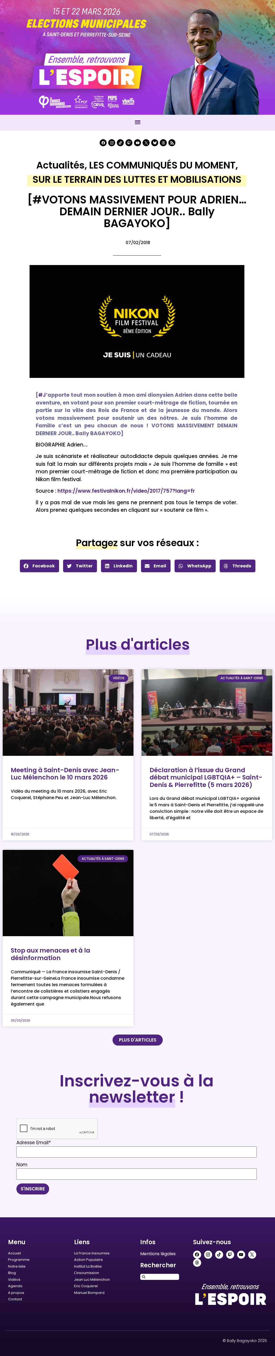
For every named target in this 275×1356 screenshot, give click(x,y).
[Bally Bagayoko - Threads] (163, 142)
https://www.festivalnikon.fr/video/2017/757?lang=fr (126, 491)
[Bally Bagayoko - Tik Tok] (120, 142)
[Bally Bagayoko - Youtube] (137, 142)
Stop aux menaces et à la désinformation (50, 954)
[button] (137, 122)
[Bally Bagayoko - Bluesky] (154, 142)
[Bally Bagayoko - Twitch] (128, 142)
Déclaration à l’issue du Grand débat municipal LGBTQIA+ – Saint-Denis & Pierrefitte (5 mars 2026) (206, 777)
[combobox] (159, 1277)
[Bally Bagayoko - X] (146, 142)
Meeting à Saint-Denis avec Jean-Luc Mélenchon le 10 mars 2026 (65, 774)
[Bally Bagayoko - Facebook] (103, 142)
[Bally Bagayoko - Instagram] (111, 142)
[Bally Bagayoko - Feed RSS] (171, 142)
